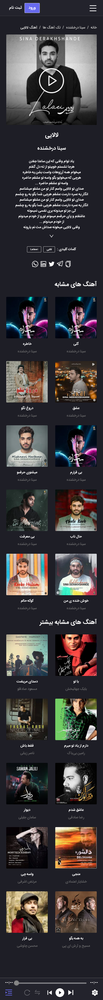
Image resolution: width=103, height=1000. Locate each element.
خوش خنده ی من (76, 601)
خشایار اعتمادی (76, 882)
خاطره (27, 344)
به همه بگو (76, 939)
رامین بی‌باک (76, 753)
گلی (76, 344)
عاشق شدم (76, 810)
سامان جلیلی (27, 818)
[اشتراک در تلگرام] (60, 266)
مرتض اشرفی (27, 882)
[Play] (71, 993)
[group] (51, 989)
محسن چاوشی (27, 946)
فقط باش (27, 746)
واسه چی (27, 874)
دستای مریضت (27, 682)
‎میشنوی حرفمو (27, 473)
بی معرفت (27, 537)
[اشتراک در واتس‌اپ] (35, 266)
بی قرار (27, 939)
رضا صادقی (76, 818)
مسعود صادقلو (27, 689)
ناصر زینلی (27, 753)
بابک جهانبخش (76, 689)
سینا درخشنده (76, 352)
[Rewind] (60, 992)
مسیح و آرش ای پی (76, 946)
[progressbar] (51, 983)
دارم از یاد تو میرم (76, 746)
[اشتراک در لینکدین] (43, 266)
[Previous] (49, 992)
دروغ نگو (27, 408)
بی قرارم (76, 473)
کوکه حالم (27, 601)
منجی (76, 874)
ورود (32, 7)
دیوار (27, 810)
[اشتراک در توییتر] (51, 266)
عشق (76, 408)
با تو (76, 682)
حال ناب (76, 537)
